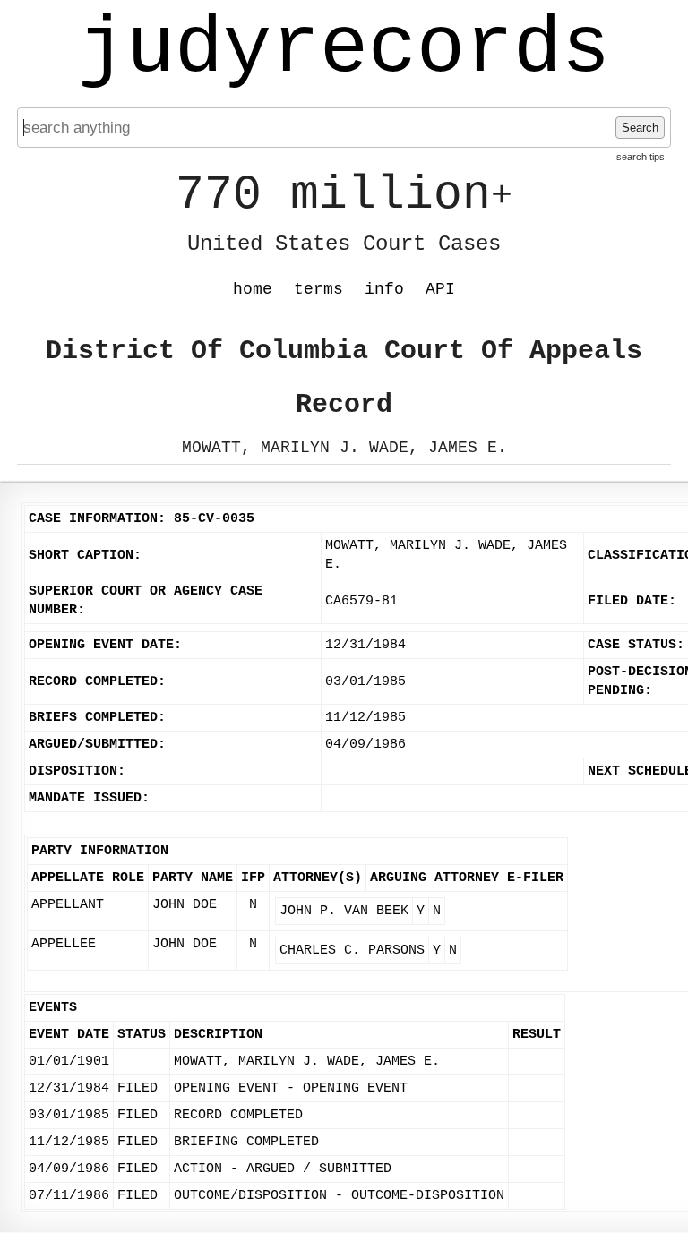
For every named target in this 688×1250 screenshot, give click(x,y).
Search (640, 127)
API (440, 289)
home (252, 289)
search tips (640, 156)
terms (318, 289)
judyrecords (344, 49)
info (384, 289)
